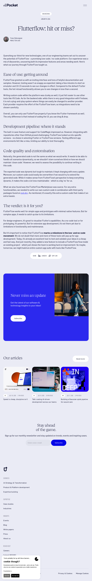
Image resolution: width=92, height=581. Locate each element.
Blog (5, 525)
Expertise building (10, 491)
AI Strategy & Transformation (15, 482)
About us (7, 538)
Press (5, 534)
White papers (8, 529)
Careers (6, 550)
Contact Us (7, 559)
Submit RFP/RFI (9, 555)
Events (6, 520)
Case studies (8, 504)
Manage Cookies (82, 573)
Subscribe (18, 318)
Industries (7, 508)
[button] (85, 5)
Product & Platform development (16, 487)
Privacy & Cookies (65, 573)
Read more (80, 359)
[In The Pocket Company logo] (10, 5)
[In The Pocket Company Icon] (5, 469)
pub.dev (24, 192)
